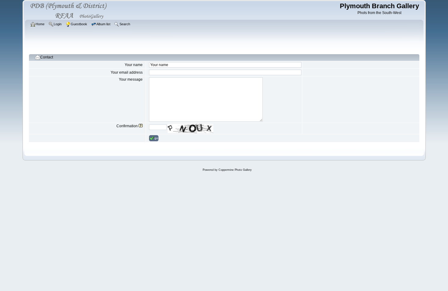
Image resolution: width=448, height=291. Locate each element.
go (156, 138)
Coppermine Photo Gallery (235, 169)
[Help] (141, 126)
